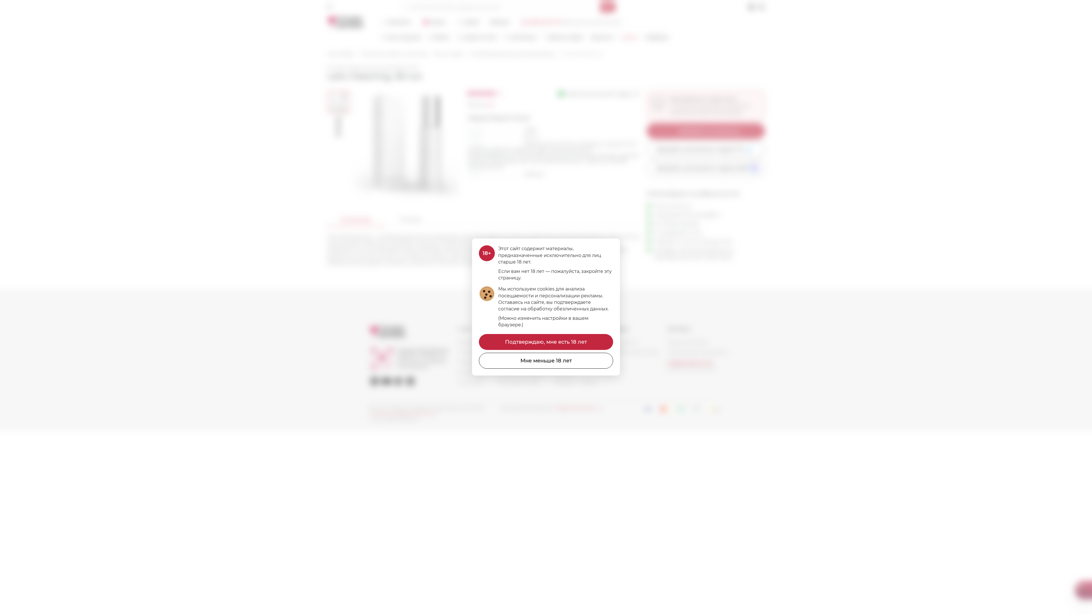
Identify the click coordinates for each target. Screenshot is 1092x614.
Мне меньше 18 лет (546, 361)
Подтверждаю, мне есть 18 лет (546, 342)
